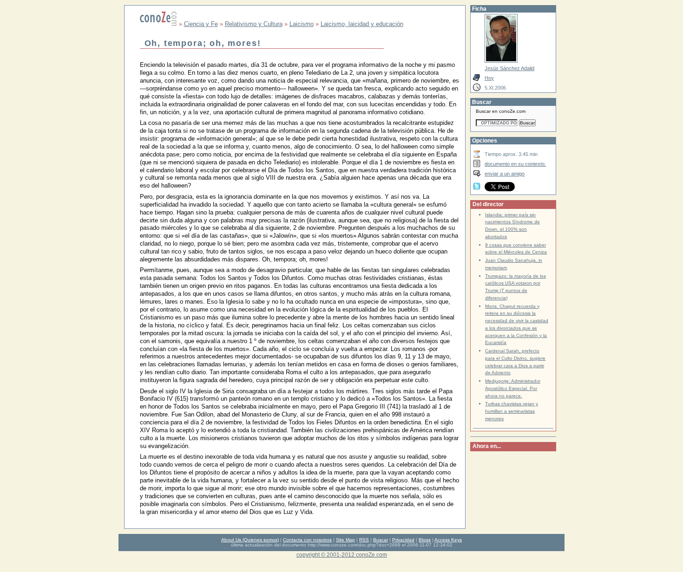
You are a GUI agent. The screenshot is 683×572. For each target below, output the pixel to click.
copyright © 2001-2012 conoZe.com (341, 555)
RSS (364, 539)
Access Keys (448, 539)
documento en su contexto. (515, 164)
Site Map (345, 539)
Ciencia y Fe (201, 23)
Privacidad (403, 539)
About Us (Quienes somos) (250, 539)
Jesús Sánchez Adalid (509, 68)
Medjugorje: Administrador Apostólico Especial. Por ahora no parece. (512, 388)
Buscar (380, 539)
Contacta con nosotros (307, 539)
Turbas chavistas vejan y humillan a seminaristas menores (511, 411)
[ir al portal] (158, 23)
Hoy (489, 78)
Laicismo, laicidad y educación (362, 23)
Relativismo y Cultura (253, 23)
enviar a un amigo (505, 173)
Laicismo (301, 23)
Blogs (425, 539)
